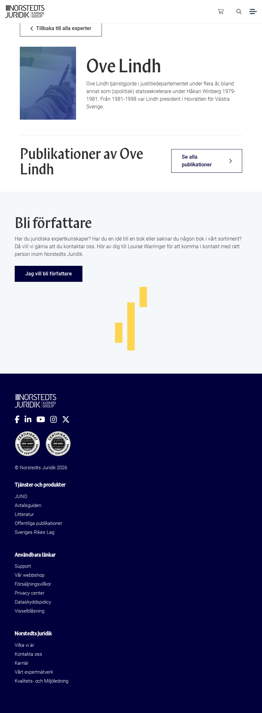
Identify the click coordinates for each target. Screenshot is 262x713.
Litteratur (24, 514)
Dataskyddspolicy (33, 602)
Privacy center (29, 593)
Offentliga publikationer (38, 523)
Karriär (21, 663)
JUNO (21, 496)
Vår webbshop (29, 575)
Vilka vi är (24, 645)
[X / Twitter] (68, 419)
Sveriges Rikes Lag (34, 532)
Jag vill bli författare (48, 274)
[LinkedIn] (30, 419)
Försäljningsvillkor (33, 584)
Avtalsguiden (28, 505)
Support (23, 566)
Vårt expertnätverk (34, 672)
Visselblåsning (29, 611)
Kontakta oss (28, 654)
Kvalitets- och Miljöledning (41, 681)
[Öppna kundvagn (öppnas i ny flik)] (220, 11)
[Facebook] (20, 419)
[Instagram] (56, 419)
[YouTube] (43, 419)
